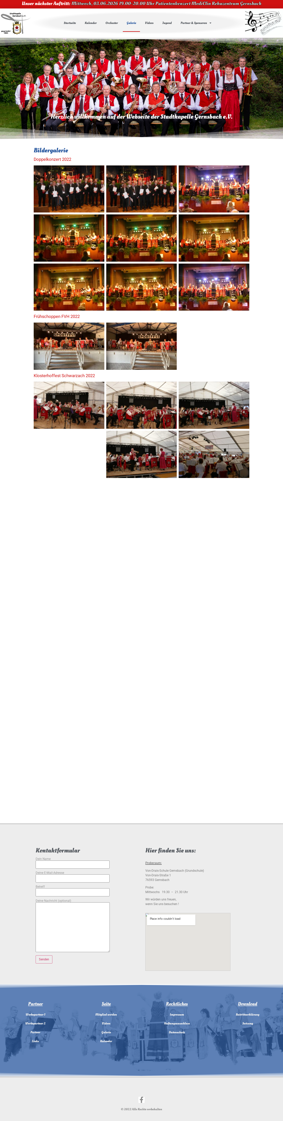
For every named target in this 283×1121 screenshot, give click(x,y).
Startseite (70, 23)
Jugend (167, 23)
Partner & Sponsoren (194, 23)
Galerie (131, 23)
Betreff (40, 886)
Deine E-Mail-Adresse (50, 873)
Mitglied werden (106, 1014)
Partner (35, 1032)
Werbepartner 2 (35, 1023)
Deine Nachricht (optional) (53, 901)
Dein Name (43, 859)
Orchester (111, 23)
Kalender (91, 23)
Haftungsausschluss (177, 1023)
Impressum (177, 1014)
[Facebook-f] (141, 1100)
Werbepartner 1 (35, 1014)
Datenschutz (177, 1032)
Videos (149, 23)
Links (35, 1041)
